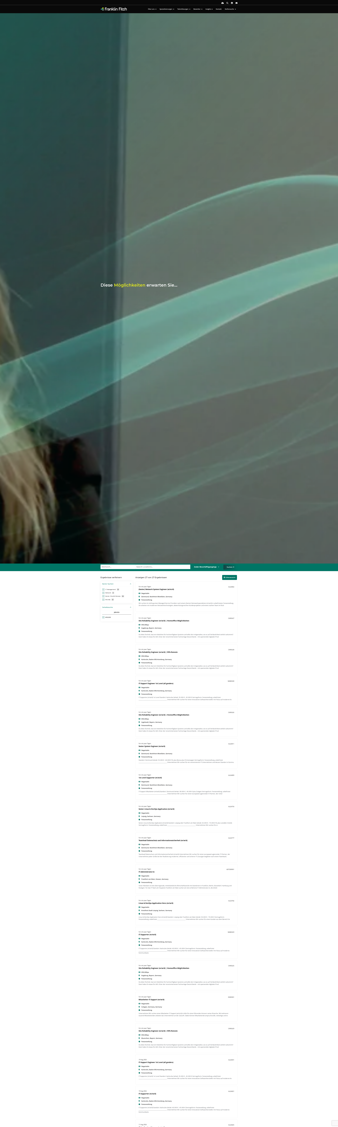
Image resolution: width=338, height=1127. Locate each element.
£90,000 (108, 617)
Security (109, 599)
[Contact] (236, 3)
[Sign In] (232, 3)
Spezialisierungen (166, 9)
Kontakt (219, 9)
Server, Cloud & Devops (114, 596)
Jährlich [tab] (116, 612)
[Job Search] (227, 3)
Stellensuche (229, 9)
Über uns (151, 9)
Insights (208, 9)
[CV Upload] (222, 3)
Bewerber (197, 9)
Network (109, 593)
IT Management (111, 589)
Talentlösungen (183, 9)
